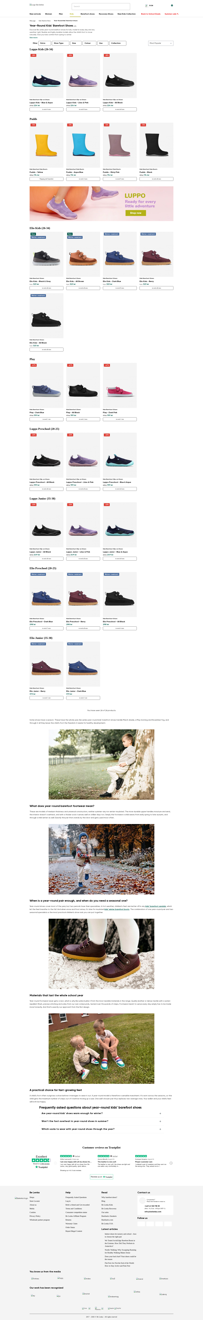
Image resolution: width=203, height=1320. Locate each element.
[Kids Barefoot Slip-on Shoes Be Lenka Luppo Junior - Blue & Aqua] (120, 524)
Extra (42, 43)
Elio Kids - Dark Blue (112, 281)
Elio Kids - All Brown (75, 281)
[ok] (126, 6)
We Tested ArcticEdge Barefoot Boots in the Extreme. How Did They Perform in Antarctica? (120, 1243)
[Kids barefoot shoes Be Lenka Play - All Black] (83, 385)
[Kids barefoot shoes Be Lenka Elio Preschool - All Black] (120, 594)
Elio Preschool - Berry (75, 622)
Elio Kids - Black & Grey (40, 281)
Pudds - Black (146, 172)
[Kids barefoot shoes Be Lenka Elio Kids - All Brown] (83, 254)
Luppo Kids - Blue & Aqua (41, 103)
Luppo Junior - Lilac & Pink (78, 552)
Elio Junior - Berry (37, 691)
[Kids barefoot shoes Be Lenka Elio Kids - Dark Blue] (120, 254)
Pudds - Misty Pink (111, 172)
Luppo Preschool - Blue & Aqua (117, 482)
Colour (88, 43)
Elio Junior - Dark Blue (76, 691)
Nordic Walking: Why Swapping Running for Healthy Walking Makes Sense (120, 1251)
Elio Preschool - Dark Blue (41, 622)
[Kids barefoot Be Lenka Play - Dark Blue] (46, 385)
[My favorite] (159, 6)
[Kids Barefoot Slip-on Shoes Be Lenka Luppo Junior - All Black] (46, 524)
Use (101, 43)
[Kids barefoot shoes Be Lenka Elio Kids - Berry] (156, 254)
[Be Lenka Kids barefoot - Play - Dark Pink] (120, 385)
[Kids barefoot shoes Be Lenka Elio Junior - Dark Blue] (83, 664)
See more (33, 37)
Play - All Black (73, 413)
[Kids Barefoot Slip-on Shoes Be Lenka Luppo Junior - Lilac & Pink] (83, 524)
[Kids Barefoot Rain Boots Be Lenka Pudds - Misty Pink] (120, 145)
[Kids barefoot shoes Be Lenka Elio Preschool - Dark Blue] (46, 594)
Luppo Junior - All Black (40, 552)
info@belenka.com (153, 1212)
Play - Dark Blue (37, 413)
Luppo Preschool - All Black (42, 482)
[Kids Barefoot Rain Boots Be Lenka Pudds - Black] (156, 145)
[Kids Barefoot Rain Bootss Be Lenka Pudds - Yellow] (46, 145)
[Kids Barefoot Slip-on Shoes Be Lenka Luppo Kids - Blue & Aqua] (46, 75)
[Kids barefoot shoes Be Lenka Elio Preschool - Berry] (83, 594)
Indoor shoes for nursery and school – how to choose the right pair (121, 1235)
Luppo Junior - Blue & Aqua (115, 552)
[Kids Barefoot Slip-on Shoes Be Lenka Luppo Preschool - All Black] (46, 455)
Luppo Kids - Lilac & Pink (77, 103)
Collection (116, 43)
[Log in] (165, 6)
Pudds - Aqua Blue (74, 172)
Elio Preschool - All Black (114, 622)
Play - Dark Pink (110, 413)
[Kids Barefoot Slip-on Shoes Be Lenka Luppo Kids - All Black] (120, 75)
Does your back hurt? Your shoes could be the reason (120, 1257)
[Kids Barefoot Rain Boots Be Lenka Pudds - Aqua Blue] (83, 145)
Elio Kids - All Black (38, 343)
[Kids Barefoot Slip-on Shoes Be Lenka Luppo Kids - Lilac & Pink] (83, 75)
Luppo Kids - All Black (113, 103)
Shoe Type (58, 43)
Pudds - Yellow (36, 172)
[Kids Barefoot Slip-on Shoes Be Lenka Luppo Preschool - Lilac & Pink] (83, 455)
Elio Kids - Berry (147, 281)
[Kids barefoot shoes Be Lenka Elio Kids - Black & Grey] (46, 254)
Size (74, 43)
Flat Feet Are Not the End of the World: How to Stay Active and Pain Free (119, 1264)
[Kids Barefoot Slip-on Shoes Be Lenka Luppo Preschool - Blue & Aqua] (120, 455)
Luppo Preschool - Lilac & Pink (79, 482)
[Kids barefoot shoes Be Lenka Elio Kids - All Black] (46, 315)
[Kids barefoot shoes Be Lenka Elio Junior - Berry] (46, 664)
